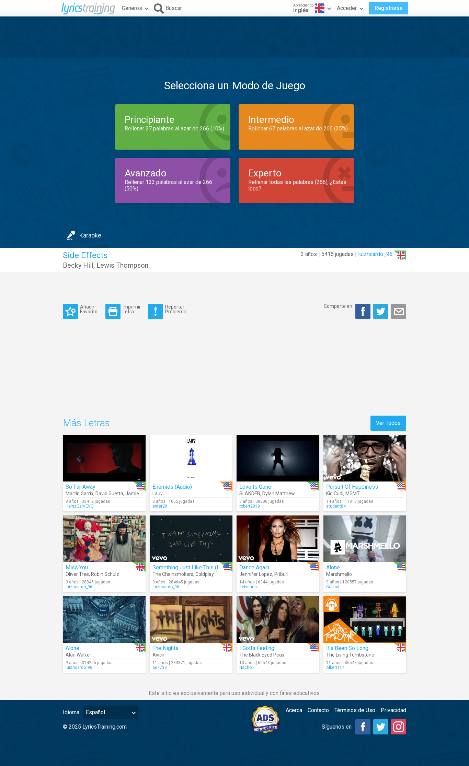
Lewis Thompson (122, 265)
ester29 (159, 506)
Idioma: (71, 712)
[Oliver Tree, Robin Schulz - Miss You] (104, 538)
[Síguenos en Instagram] (398, 726)
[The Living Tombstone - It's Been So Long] (364, 619)
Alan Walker (78, 655)
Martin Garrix (79, 493)
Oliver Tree (77, 574)
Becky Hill (78, 265)
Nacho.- (246, 667)
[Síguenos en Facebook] (362, 726)
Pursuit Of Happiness (352, 487)
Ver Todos (388, 423)
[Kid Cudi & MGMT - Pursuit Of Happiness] (364, 458)
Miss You (77, 567)
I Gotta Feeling (256, 648)
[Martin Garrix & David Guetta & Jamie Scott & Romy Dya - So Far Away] (104, 458)
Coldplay (204, 574)
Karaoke (90, 235)
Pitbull (281, 574)
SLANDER (249, 493)
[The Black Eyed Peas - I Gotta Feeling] (278, 619)
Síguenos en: (337, 726)
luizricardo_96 (375, 254)
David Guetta (109, 493)
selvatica (248, 586)
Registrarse (389, 8)
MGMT (352, 493)
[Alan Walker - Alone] (104, 619)
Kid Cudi (334, 493)
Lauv (157, 493)
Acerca (294, 710)
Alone (333, 567)
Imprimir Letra (132, 309)
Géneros (132, 8)
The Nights (165, 648)
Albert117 (335, 667)
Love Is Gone (255, 487)
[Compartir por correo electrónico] (398, 311)
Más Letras (86, 423)
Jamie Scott (138, 493)
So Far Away (80, 487)
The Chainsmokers (172, 574)
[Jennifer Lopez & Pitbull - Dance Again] (278, 538)
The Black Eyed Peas (261, 655)
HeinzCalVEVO (80, 506)
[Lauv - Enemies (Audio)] (191, 458)
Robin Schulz (105, 574)
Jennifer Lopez (255, 574)
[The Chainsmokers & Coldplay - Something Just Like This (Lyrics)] (191, 538)
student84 (336, 506)
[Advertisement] (234, 37)
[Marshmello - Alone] (364, 538)
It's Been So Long (347, 648)
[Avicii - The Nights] (191, 619)
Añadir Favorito (89, 309)
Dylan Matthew (278, 493)
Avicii (158, 655)
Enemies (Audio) (172, 487)
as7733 (159, 667)
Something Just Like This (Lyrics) (192, 567)
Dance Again (254, 567)
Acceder (347, 8)
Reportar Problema (175, 309)
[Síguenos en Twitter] (380, 726)
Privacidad (393, 710)
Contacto (318, 710)
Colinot (333, 586)
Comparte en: (338, 306)
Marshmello (339, 574)
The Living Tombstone (350, 655)
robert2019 (249, 506)
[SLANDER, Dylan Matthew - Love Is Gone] (278, 458)
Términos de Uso (354, 710)
